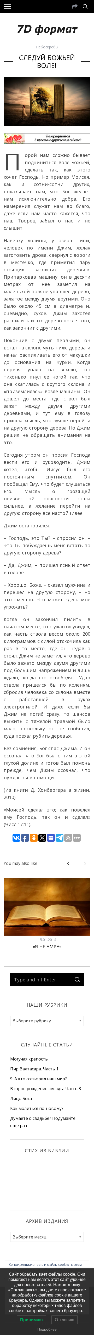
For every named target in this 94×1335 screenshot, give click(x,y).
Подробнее (47, 1329)
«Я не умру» (47, 946)
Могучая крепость (29, 1059)
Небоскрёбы (47, 46)
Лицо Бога (21, 1098)
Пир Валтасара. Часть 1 (34, 1069)
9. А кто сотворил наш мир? (38, 1079)
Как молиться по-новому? (36, 1108)
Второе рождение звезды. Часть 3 (45, 1088)
